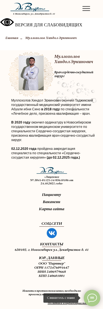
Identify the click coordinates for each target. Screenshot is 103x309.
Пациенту (51, 195)
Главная (11, 38)
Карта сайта (51, 209)
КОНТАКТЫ (51, 244)
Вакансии (51, 202)
